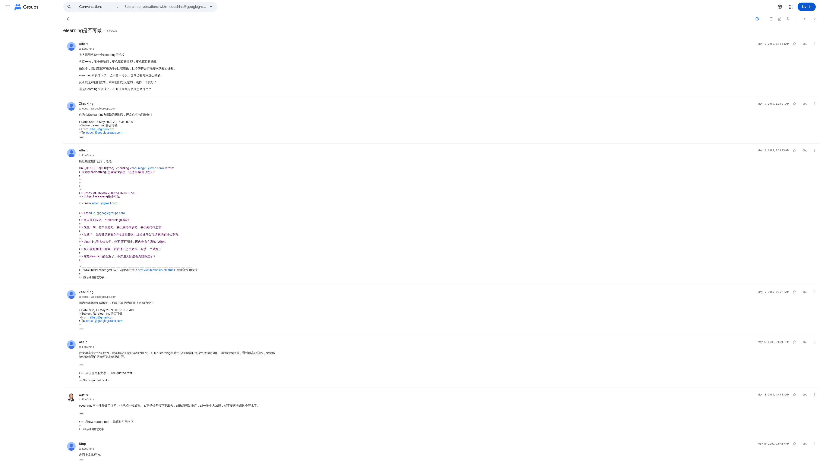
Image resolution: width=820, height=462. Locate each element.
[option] (99, 7)
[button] (8, 7)
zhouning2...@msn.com (147, 168)
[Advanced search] (211, 7)
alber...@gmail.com (104, 203)
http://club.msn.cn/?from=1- (157, 270)
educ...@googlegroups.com (104, 132)
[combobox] (165, 7)
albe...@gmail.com (102, 129)
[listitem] (441, 67)
